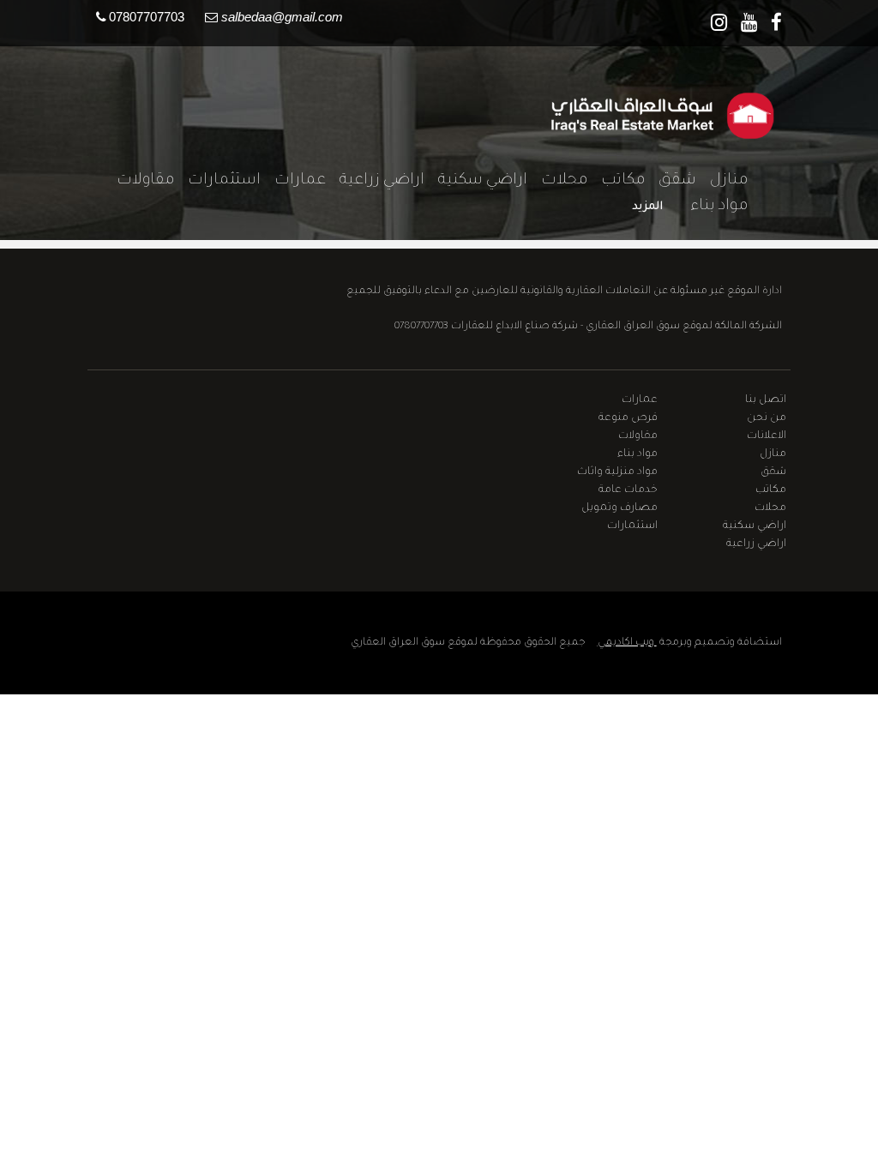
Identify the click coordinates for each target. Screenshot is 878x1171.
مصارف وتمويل (619, 508)
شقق (670, 180)
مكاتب (616, 180)
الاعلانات (766, 436)
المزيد (647, 207)
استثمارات (217, 180)
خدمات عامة (628, 490)
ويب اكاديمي (627, 643)
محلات (557, 180)
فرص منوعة (628, 418)
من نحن (766, 418)
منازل (722, 180)
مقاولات (138, 180)
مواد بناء (712, 206)
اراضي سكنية (475, 180)
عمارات (293, 180)
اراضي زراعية (375, 180)
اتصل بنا (765, 400)
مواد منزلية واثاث (617, 472)
